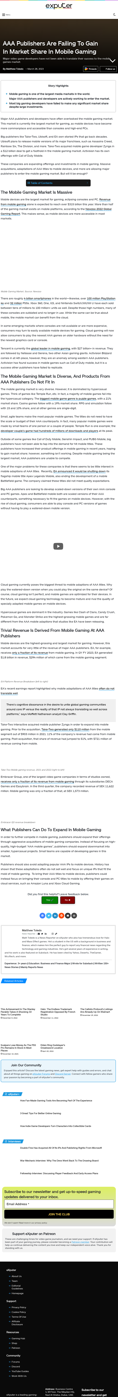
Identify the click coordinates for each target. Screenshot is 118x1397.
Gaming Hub (18, 1338)
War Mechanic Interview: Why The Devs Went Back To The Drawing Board (59, 1160)
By (4, 68)
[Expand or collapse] (87, 183)
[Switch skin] (114, 14)
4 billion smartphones (37, 298)
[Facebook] (42, 915)
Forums (16, 1361)
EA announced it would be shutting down (79, 471)
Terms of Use (19, 1316)
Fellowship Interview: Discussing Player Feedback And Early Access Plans (59, 1173)
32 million (16, 303)
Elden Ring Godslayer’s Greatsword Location (53, 1046)
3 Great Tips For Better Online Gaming (40, 1113)
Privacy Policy (19, 1307)
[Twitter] (49, 915)
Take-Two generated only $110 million (65, 729)
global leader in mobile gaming (50, 348)
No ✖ (67, 900)
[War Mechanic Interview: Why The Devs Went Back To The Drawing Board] (10, 1164)
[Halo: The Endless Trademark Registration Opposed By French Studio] (58, 996)
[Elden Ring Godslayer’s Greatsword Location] (58, 1032)
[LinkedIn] (55, 915)
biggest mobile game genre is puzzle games (68, 398)
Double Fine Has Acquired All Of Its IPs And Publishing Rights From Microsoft (61, 1147)
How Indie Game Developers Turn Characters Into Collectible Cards (55, 1126)
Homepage (17, 1293)
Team (15, 1280)
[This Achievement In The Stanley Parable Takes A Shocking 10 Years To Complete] (18, 996)
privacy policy (41, 1222)
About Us (17, 1276)
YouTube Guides (20, 1371)
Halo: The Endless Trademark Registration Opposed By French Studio (58, 1012)
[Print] (74, 915)
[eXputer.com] (59, 6)
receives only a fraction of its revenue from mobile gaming (37, 781)
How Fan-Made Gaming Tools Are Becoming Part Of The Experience (56, 1100)
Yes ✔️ (50, 900)
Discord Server (63, 1073)
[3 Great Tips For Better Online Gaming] (10, 1117)
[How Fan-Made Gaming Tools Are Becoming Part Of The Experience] (10, 1104)
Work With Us (19, 1376)
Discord (16, 1366)
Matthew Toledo (13, 68)
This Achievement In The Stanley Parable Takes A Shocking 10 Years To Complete (18, 1012)
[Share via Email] (68, 915)
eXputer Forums (41, 1073)
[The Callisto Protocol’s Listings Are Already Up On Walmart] (98, 996)
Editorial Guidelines (17, 1287)
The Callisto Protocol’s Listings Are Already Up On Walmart (96, 1010)
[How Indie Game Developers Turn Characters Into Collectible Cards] (10, 1129)
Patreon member (80, 1242)
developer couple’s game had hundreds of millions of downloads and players (49, 430)
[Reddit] (61, 915)
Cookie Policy (19, 1312)
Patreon (16, 1347)
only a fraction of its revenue (30, 652)
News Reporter (28, 934)
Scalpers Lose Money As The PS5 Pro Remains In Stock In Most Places (18, 1048)
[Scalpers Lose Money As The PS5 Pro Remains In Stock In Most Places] (18, 1032)
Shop (14, 1343)
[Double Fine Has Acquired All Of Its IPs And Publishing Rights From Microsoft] (10, 1151)
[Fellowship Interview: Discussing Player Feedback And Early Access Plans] (10, 1177)
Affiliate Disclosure (17, 1323)
